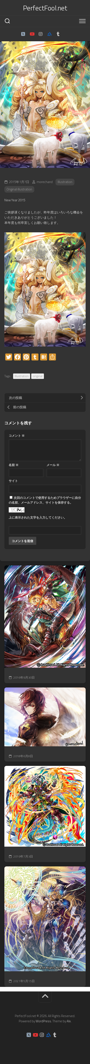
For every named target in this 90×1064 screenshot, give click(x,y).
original (37, 376)
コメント (17, 435)
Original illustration (19, 189)
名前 (14, 465)
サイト (13, 480)
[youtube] (32, 34)
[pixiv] (66, 34)
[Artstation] (49, 34)
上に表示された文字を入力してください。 (38, 517)
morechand (45, 181)
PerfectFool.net (45, 8)
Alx (69, 1021)
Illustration (65, 181)
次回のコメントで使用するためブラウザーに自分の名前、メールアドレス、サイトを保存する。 (45, 500)
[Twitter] (23, 34)
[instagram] (40, 34)
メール (53, 465)
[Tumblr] (58, 34)
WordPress (43, 1021)
